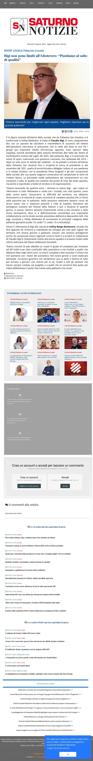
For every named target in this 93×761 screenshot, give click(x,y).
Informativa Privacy (39, 754)
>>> (71, 690)
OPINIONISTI (41, 3)
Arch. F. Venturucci (38, 757)
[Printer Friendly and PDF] (81, 131)
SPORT (31, 3)
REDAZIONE (59, 3)
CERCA (50, 3)
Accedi (77, 3)
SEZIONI (13, 3)
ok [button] (68, 754)
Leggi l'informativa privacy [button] (58, 748)
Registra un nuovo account (29, 486)
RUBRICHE (22, 3)
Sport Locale (13, 50)
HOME (5, 3)
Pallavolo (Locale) (33, 50)
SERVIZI (68, 3)
